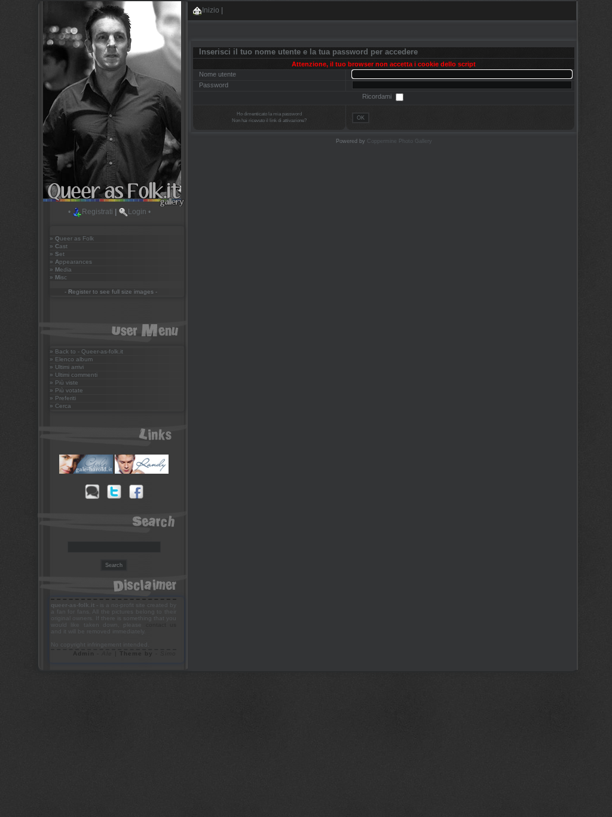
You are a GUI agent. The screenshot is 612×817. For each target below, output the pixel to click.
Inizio (210, 10)
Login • (139, 212)
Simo (168, 653)
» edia (61, 269)
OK (361, 118)
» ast (59, 246)
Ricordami (377, 96)
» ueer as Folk (72, 238)
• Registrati (90, 212)
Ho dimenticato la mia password (269, 114)
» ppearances (71, 261)
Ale (107, 653)
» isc (58, 277)
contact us (161, 624)
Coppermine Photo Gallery (399, 141)
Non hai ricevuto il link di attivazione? (269, 120)
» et (57, 254)
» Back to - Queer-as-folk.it (86, 351)
